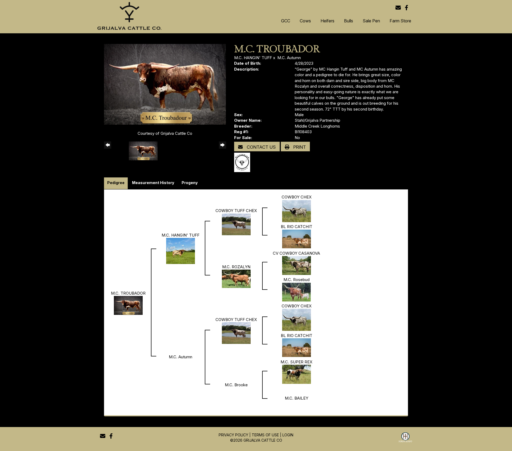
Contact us (260, 147)
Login (287, 435)
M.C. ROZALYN (236, 266)
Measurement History (153, 182)
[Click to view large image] (165, 83)
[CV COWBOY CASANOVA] (296, 265)
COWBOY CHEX (296, 197)
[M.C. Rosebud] (296, 291)
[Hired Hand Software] (405, 438)
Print (299, 147)
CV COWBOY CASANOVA (296, 253)
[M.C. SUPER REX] (296, 373)
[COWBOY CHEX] (296, 210)
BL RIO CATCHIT (296, 226)
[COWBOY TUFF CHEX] (236, 223)
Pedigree (116, 182)
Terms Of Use (265, 435)
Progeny (190, 182)
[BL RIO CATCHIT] (296, 238)
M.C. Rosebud (296, 279)
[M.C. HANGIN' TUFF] (180, 250)
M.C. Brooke (236, 384)
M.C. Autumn (289, 57)
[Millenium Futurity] (243, 162)
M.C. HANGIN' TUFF (253, 57)
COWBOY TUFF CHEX (236, 210)
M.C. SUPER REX (296, 361)
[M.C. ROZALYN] (236, 278)
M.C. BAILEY (296, 398)
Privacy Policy (233, 435)
